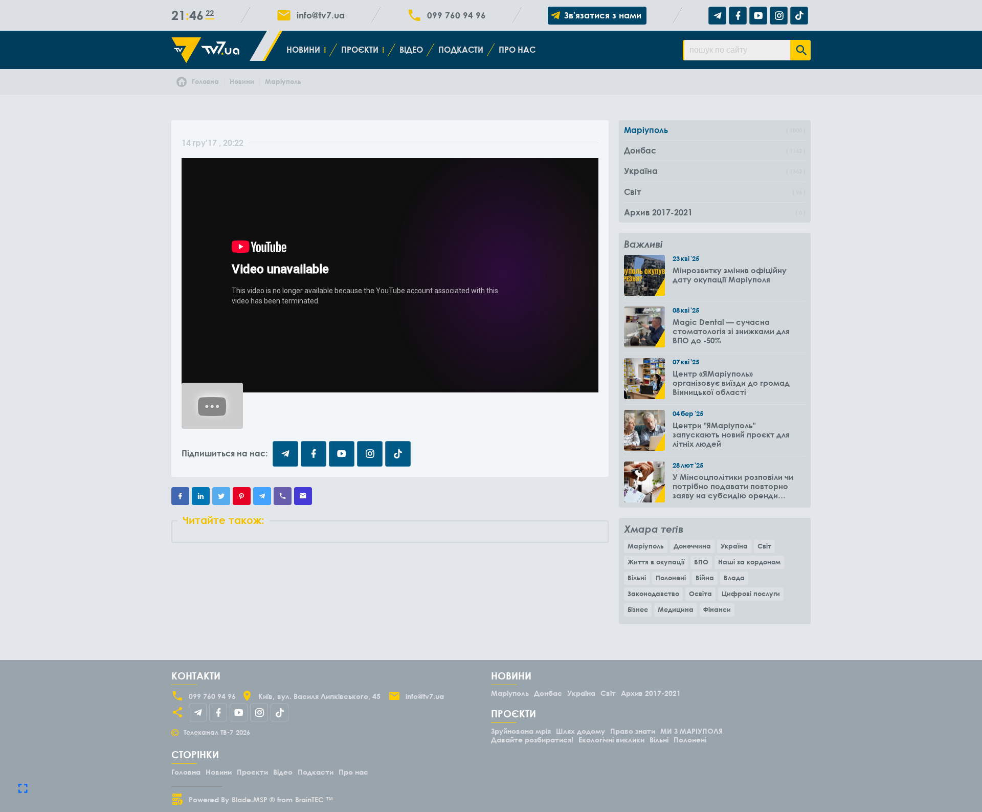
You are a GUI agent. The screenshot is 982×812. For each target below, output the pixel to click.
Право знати (632, 731)
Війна (705, 578)
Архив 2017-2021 (651, 693)
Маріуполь (646, 546)
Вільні (637, 578)
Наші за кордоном (749, 562)
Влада (734, 578)
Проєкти (359, 50)
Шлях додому (580, 731)
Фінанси (717, 609)
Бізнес (638, 609)
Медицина (676, 609)
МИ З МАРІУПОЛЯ (691, 731)
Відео (411, 50)
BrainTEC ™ (314, 799)
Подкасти (460, 50)
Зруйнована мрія (521, 731)
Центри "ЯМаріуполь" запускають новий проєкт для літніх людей (731, 434)
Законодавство (653, 593)
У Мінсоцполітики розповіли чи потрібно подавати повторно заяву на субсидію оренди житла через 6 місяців (733, 486)
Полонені (671, 578)
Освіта (700, 593)
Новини (303, 50)
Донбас (548, 693)
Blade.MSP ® (253, 799)
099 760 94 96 (456, 15)
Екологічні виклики (611, 739)
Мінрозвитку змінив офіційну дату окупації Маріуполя (730, 275)
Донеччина (692, 546)
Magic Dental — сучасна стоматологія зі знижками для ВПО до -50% (731, 331)
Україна (734, 546)
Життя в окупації (656, 562)
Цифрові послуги (751, 593)
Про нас (517, 50)
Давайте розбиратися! (532, 739)
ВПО (701, 562)
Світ (764, 546)
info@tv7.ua (321, 15)
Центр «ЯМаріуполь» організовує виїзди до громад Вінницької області (731, 383)
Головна (185, 771)
